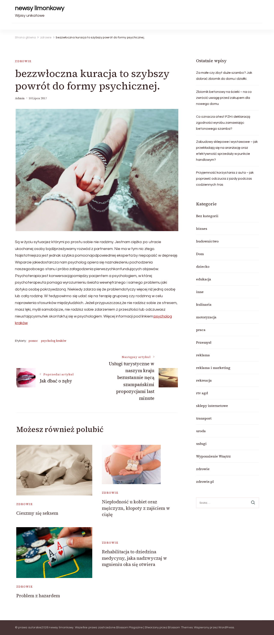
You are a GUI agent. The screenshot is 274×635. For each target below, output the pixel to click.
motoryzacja (206, 317)
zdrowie (23, 61)
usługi (201, 443)
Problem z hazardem (38, 596)
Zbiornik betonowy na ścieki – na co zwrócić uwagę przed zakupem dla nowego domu (224, 97)
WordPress (226, 627)
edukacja (203, 279)
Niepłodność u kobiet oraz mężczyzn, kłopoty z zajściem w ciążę (136, 508)
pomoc (33, 341)
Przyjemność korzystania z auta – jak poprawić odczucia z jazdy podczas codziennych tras (225, 178)
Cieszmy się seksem (37, 513)
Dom (200, 253)
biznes (201, 228)
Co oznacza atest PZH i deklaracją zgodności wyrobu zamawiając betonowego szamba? (223, 122)
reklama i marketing (213, 367)
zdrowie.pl (205, 481)
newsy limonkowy (39, 8)
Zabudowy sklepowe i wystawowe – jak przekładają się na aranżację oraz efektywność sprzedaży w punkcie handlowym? (227, 150)
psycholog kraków (53, 341)
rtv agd (202, 393)
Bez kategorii (207, 216)
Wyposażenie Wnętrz (213, 456)
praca (201, 329)
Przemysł (203, 342)
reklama (203, 355)
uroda (201, 431)
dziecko (202, 266)
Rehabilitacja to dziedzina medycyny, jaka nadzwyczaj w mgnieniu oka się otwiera (134, 558)
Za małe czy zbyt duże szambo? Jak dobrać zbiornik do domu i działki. (224, 75)
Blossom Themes (180, 627)
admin (20, 98)
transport (203, 418)
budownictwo (207, 241)
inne (200, 291)
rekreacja (204, 380)
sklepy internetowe (212, 405)
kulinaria (203, 304)
